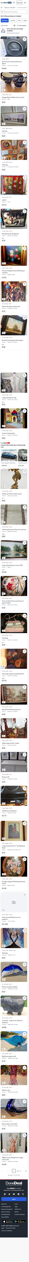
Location (12, 20)
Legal (2, 1228)
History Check (5, 1211)
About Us (4, 1204)
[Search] (2, 12)
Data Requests (5, 1214)
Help (16, 1206)
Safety (17, 1211)
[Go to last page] (25, 1171)
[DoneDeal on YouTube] (14, 1194)
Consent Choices (20, 1214)
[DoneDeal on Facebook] (5, 1194)
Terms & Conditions (6, 1230)
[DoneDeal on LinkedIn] (18, 1194)
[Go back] (2, 7)
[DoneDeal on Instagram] (23, 1194)
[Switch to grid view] (14, 25)
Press (16, 1204)
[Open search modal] (14, 3)
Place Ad (19, 2)
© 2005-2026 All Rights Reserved (10, 1225)
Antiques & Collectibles (9, 7)
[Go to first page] (2, 1171)
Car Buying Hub (6, 1206)
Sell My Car (18, 1209)
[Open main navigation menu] (25, 3)
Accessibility (5, 1217)
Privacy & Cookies (10, 1228)
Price (19, 20)
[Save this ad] (25, 39)
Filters (5, 20)
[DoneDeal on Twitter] (9, 1194)
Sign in (14, 1199)
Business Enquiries (6, 1209)
